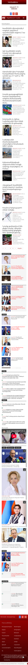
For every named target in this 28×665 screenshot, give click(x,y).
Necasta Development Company (17, 660)
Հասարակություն (6, 647)
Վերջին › (19, 248)
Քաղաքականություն (7, 626)
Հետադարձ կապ (11, 617)
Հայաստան (17, 644)
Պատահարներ (5, 635)
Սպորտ (4, 632)
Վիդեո (3, 641)
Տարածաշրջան (18, 647)
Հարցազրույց (17, 635)
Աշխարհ (4, 400)
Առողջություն (17, 629)
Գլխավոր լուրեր (6, 253)
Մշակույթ (5, 581)
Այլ (2, 650)
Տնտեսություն (17, 626)
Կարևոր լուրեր (6, 284)
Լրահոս (4, 314)
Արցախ (4, 371)
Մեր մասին (3, 617)
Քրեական (16, 632)
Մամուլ (4, 551)
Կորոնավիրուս (13, 2)
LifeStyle (15, 641)
